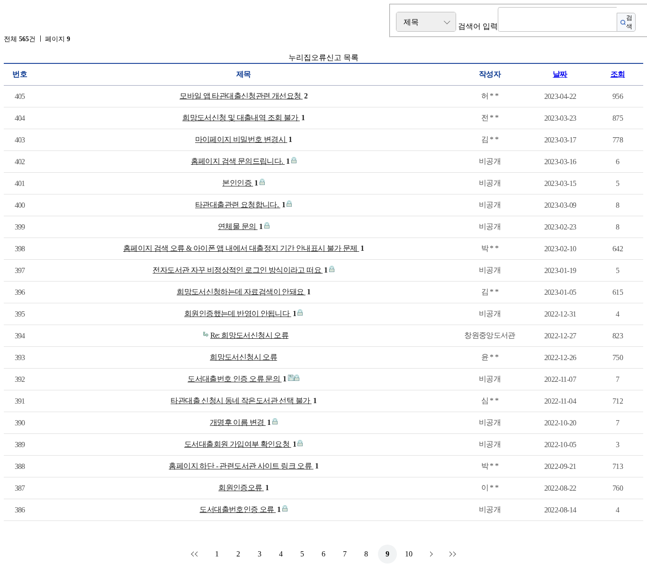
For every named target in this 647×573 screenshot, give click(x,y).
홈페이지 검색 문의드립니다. (240, 161)
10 (409, 554)
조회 (618, 74)
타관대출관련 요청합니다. (240, 205)
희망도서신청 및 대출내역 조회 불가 (243, 118)
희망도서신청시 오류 (243, 357)
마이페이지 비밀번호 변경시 (243, 139)
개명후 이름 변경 (240, 422)
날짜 (560, 74)
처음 (195, 554)
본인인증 (240, 183)
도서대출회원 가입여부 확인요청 (240, 444)
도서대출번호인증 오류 (239, 509)
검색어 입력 (478, 26)
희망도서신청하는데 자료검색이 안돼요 (243, 292)
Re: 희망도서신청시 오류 (249, 335)
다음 (430, 554)
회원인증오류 (243, 488)
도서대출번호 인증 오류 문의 (237, 379)
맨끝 (451, 554)
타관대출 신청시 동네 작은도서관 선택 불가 (243, 401)
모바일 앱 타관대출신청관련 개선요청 (243, 96)
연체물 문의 (240, 226)
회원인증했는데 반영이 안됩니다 (240, 313)
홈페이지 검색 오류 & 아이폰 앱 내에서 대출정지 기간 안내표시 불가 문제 (243, 248)
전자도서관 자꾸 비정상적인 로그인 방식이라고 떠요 (240, 270)
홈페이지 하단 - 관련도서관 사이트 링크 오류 (243, 466)
